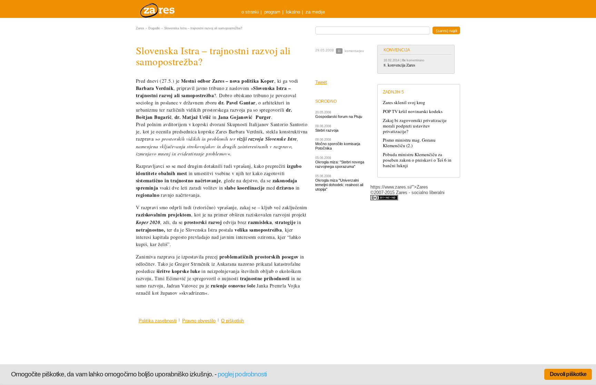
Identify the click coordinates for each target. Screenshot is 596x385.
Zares (158, 9)
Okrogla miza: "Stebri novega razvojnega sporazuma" (339, 164)
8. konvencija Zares (399, 65)
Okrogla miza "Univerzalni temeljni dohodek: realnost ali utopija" (339, 185)
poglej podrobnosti (242, 374)
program (272, 11)
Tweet (321, 82)
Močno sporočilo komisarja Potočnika (337, 146)
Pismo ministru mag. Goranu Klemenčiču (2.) (409, 143)
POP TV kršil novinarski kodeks (413, 111)
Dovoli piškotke (568, 374)
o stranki (250, 11)
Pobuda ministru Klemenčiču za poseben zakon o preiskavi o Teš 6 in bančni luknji (417, 160)
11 (339, 51)
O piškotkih (232, 320)
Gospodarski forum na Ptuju (338, 116)
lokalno (293, 11)
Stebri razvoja (326, 130)
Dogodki (154, 28)
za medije (315, 11)
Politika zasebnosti (158, 320)
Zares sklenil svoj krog (404, 102)
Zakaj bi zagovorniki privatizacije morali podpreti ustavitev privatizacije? (415, 125)
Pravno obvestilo (199, 320)
